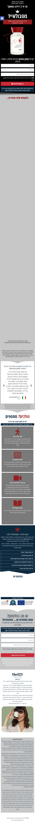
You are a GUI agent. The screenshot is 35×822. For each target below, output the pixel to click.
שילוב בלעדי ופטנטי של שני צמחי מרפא (20, 558)
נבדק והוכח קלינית (26, 555)
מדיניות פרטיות (31, 651)
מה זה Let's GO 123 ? (25, 568)
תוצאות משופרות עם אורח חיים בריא (21, 565)
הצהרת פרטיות (10, 818)
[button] (17, 41)
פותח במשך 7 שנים (26, 552)
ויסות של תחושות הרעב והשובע (22, 562)
